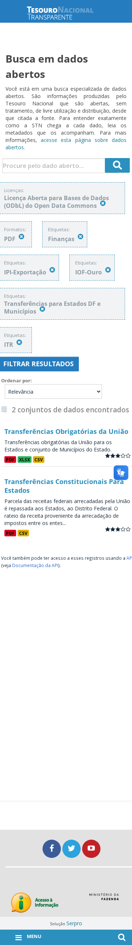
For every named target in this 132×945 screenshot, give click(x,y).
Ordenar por (15, 380)
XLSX (24, 459)
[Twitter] (72, 848)
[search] (117, 165)
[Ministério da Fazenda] (104, 899)
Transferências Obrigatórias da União (66, 431)
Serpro (74, 923)
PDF (10, 459)
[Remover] (103, 203)
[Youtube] (91, 848)
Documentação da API (35, 565)
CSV (38, 459)
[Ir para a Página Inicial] (66, 13)
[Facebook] (52, 848)
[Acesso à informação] (34, 902)
